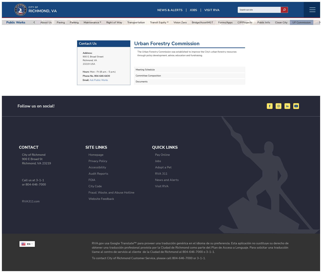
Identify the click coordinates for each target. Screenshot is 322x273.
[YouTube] (296, 105)
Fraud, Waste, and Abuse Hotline (111, 193)
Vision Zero (180, 22)
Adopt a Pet (163, 167)
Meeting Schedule (145, 69)
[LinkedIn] (287, 105)
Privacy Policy (98, 161)
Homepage (96, 155)
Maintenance (91, 22)
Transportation (136, 22)
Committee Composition (148, 75)
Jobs (158, 161)
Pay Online (162, 155)
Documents (142, 81)
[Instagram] (278, 105)
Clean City (281, 22)
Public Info (263, 22)
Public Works (15, 22)
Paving (61, 22)
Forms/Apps (225, 22)
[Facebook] (270, 105)
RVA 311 (161, 174)
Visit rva (211, 10)
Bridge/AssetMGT (202, 22)
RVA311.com (31, 201)
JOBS (193, 10)
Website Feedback (101, 199)
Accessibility (97, 167)
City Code (95, 186)
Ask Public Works (99, 80)
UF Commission (301, 22)
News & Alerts (170, 10)
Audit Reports (98, 174)
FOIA (92, 180)
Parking (74, 22)
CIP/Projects (245, 22)
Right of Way (114, 22)
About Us (46, 22)
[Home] (29, 9)
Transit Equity (158, 22)
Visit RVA (162, 186)
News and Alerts (167, 180)
